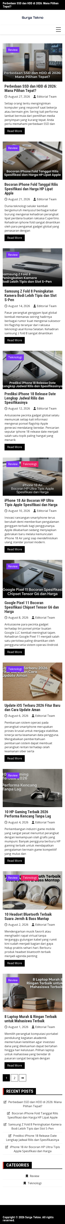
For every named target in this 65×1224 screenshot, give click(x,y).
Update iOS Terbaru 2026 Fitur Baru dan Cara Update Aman (32, 707)
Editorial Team (47, 97)
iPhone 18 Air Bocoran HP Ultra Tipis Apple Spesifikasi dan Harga (31, 502)
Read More (14, 131)
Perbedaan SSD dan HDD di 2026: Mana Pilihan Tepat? (30, 5)
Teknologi (15, 357)
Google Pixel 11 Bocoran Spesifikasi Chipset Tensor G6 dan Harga (32, 607)
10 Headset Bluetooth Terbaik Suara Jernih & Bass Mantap (28, 916)
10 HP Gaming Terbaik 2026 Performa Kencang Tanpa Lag (28, 814)
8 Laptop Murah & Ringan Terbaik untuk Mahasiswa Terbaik (31, 1018)
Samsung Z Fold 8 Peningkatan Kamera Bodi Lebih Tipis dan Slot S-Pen (31, 295)
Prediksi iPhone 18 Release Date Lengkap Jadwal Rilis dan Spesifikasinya (30, 398)
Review (13, 50)
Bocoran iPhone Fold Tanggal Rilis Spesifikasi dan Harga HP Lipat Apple (31, 188)
